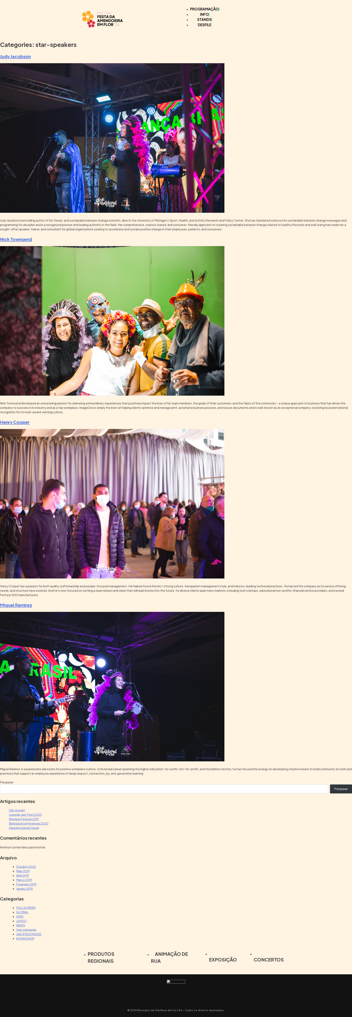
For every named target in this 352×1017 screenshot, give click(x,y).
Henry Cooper (15, 422)
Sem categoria (26, 930)
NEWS (20, 925)
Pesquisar (6, 782)
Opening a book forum (24, 828)
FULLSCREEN (25, 908)
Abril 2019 (22, 875)
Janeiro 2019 (24, 889)
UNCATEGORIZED (28, 934)
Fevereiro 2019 (26, 884)
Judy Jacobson (15, 56)
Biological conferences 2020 (28, 823)
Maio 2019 (23, 871)
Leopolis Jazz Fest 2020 (25, 815)
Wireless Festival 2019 (24, 819)
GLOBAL (22, 912)
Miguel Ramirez (16, 605)
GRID (19, 916)
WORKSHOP (25, 938)
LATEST (21, 921)
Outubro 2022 (26, 867)
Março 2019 (24, 880)
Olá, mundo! (17, 810)
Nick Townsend (16, 239)
